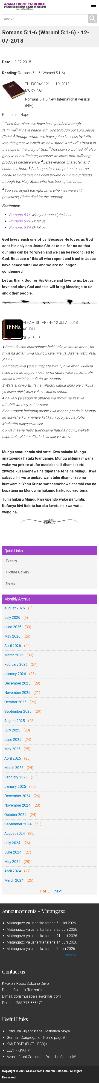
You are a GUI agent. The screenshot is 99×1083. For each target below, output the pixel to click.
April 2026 (12, 646)
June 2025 (12, 739)
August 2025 (14, 721)
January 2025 (15, 786)
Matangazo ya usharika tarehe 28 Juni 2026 (42, 929)
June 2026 (12, 627)
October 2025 (15, 702)
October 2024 (15, 815)
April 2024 (12, 871)
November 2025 (17, 692)
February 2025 (16, 777)
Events (11, 561)
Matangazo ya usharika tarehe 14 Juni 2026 (42, 942)
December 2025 (17, 683)
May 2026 (12, 636)
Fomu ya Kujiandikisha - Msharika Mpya (38, 1031)
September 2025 (18, 711)
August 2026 (14, 608)
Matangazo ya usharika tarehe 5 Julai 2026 (41, 923)
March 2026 (13, 655)
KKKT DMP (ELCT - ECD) (27, 1044)
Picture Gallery (17, 572)
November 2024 (17, 805)
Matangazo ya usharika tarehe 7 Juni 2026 (41, 949)
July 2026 (12, 617)
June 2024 (12, 852)
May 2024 (12, 861)
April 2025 (12, 758)
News (10, 583)
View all (71, 955)
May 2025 (12, 749)
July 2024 (12, 843)
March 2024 (13, 880)
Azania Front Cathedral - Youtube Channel (41, 1057)
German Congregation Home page (35, 1037)
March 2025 (13, 768)
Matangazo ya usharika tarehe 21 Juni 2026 (42, 936)
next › (59, 891)
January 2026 (15, 674)
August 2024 (14, 833)
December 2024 (17, 796)
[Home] (25, 8)
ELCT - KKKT (18, 1050)
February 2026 (16, 664)
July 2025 (12, 730)
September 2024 (18, 824)
